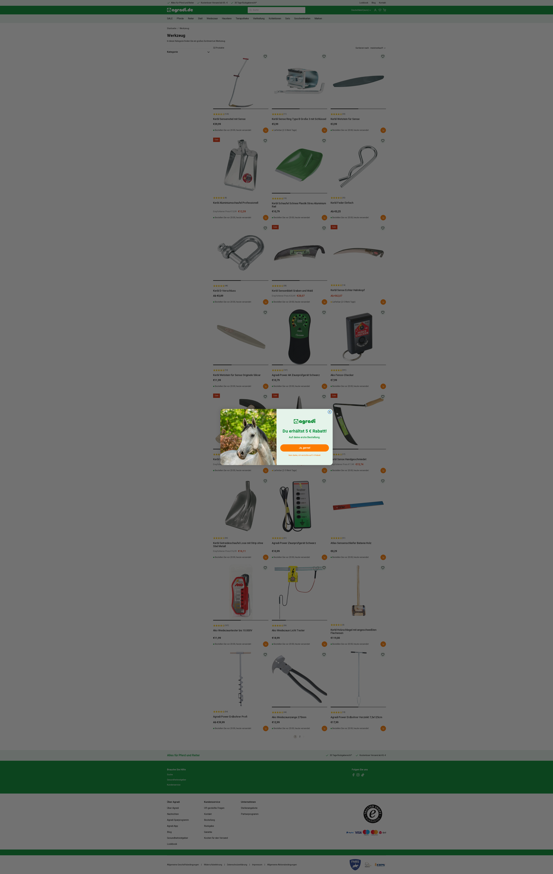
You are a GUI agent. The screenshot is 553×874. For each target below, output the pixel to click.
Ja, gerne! (304, 448)
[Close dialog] (330, 412)
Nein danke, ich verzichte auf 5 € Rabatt (305, 454)
